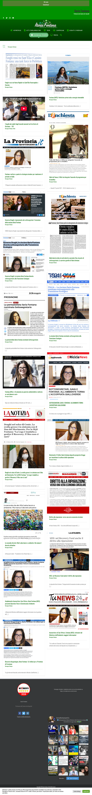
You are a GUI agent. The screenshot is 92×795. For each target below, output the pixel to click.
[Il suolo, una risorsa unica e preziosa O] (63, 729)
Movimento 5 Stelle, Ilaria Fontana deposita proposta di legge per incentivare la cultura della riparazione (67, 456)
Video (14, 128)
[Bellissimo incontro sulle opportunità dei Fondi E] (53, 750)
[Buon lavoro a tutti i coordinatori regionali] (73, 760)
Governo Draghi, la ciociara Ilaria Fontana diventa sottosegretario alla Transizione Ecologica (19, 277)
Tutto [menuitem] (4, 47)
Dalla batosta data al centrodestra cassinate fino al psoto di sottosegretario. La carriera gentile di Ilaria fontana (66, 259)
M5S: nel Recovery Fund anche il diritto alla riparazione (65, 576)
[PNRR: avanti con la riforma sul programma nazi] (53, 729)
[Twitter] (23, 713)
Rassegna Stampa (8, 87)
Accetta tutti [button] (86, 791)
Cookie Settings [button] (77, 791)
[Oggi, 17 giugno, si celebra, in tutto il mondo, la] (73, 740)
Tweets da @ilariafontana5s (23, 717)
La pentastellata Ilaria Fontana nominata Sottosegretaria (21, 340)
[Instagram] (27, 713)
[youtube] (13, 18)
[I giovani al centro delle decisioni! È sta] (53, 760)
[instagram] (10, 18)
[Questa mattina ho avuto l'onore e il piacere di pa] (63, 740)
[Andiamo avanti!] (63, 760)
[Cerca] (61, 35)
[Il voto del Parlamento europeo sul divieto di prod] (53, 771)
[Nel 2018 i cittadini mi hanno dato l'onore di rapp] (73, 729)
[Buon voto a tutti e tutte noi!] (73, 771)
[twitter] (6, 18)
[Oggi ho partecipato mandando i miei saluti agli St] (83, 750)
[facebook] (3, 18)
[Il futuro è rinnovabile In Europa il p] (83, 760)
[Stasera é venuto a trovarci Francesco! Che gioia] (83, 771)
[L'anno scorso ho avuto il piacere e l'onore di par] (63, 750)
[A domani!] (83, 740)
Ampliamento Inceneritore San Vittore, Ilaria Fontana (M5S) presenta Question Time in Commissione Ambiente (22, 602)
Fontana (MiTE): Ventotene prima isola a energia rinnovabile (66, 97)
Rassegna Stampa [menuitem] (12, 47)
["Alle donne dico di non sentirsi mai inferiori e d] (63, 771)
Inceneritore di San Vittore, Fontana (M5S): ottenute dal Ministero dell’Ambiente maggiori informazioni (65, 633)
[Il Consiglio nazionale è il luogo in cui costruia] (73, 750)
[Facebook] (19, 713)
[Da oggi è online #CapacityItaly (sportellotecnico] (83, 729)
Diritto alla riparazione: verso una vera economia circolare (66, 517)
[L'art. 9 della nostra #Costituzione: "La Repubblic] (53, 740)
